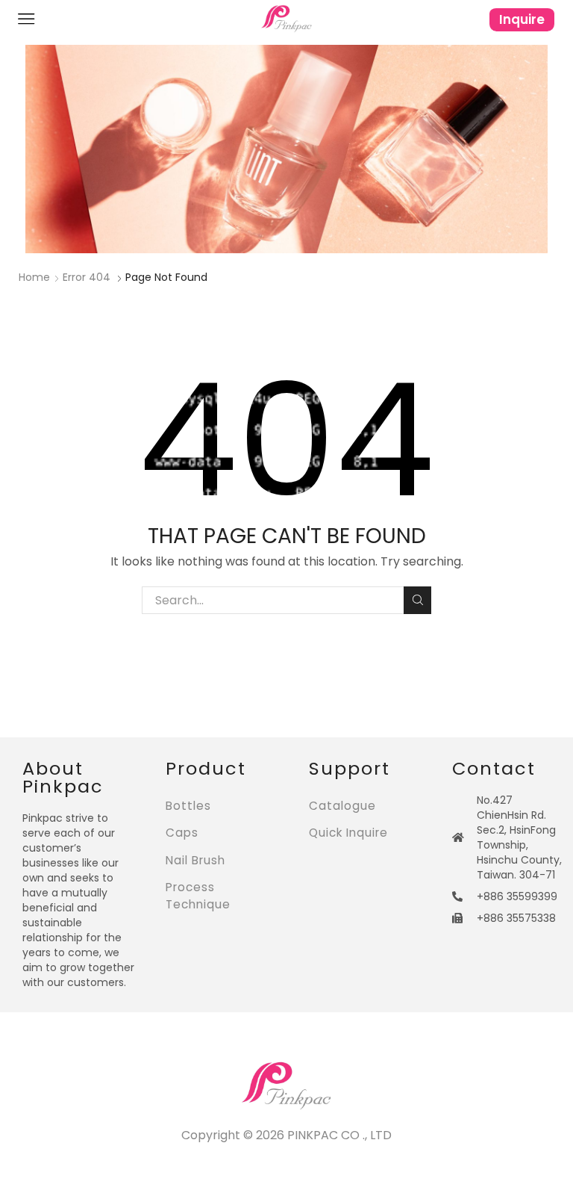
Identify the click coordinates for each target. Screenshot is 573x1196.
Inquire (522, 19)
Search (417, 600)
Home (34, 277)
